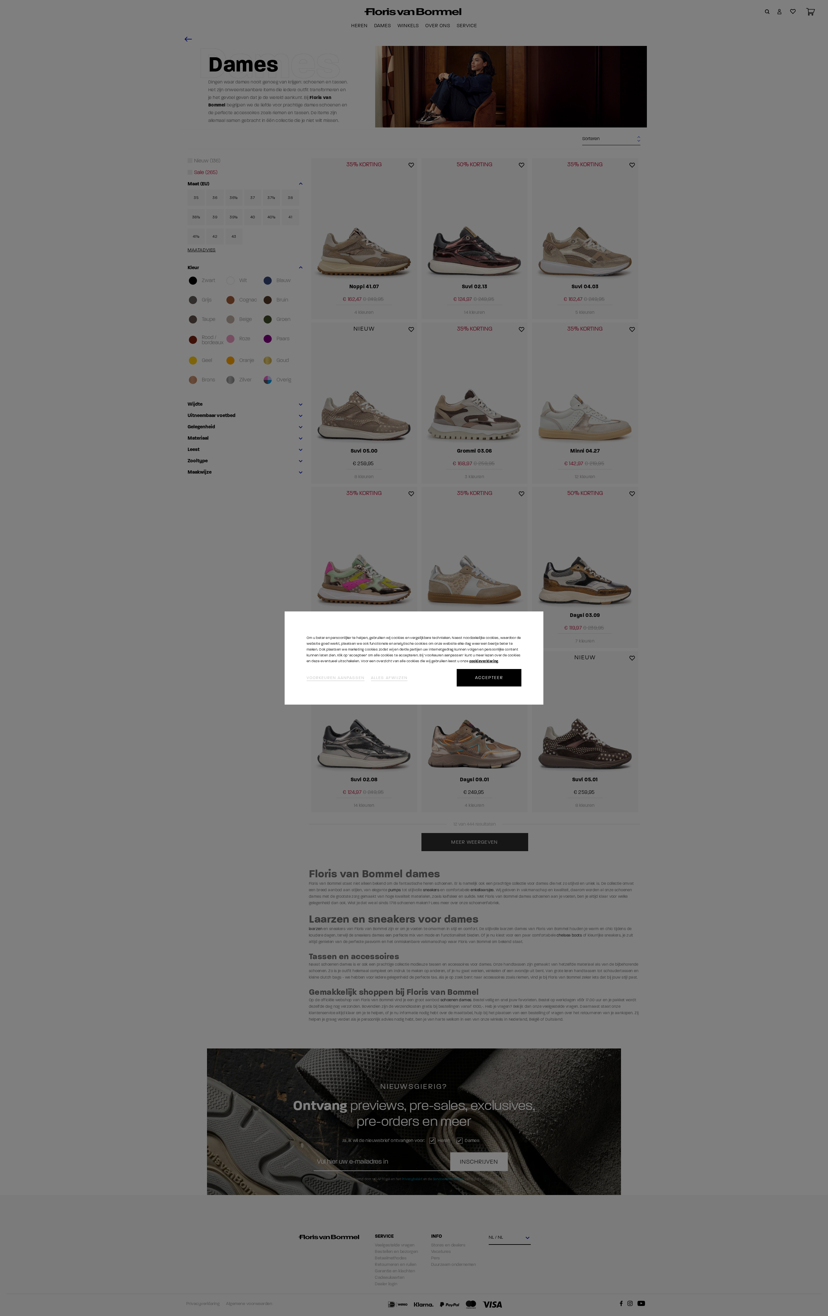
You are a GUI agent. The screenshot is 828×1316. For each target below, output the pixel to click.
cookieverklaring (483, 661)
